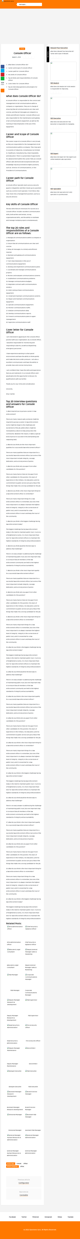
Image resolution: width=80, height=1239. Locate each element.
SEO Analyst (54, 83)
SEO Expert (54, 154)
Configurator (24, 1183)
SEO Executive (55, 118)
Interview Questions (61, 20)
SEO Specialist (55, 189)
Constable (24, 1195)
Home (56, 11)
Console (19, 1163)
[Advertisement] (40, 24)
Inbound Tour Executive (59, 48)
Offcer (22, 49)
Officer (26, 1163)
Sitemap (57, 16)
